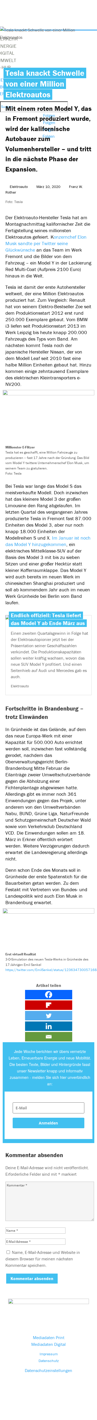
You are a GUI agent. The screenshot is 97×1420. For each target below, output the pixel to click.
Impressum (49, 1354)
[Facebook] (48, 994)
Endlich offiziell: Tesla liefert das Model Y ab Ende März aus (48, 619)
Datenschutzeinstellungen (48, 1370)
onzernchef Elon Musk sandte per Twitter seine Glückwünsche (45, 243)
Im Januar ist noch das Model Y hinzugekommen (48, 541)
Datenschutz (49, 1360)
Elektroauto (19, 186)
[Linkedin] (48, 1026)
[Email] (48, 1036)
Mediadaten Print (48, 1337)
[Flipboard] (48, 1005)
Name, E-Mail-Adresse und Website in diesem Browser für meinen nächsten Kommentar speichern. (42, 1259)
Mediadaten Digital (48, 1344)
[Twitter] (48, 1015)
